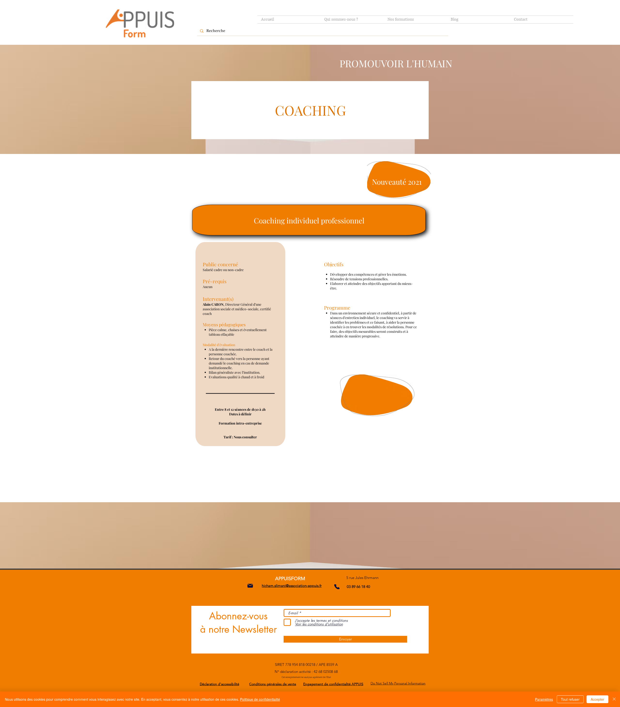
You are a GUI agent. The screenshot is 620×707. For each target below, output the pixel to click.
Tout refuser (570, 699)
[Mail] (250, 586)
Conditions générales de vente (272, 684)
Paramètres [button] (544, 699)
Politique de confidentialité (260, 699)
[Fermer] (614, 699)
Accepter (597, 699)
